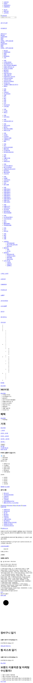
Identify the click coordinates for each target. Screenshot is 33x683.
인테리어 (6, 92)
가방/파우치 (7, 179)
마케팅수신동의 (11, 256)
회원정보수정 (10, 254)
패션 (5, 98)
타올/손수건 (7, 206)
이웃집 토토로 (7, 62)
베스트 (6, 447)
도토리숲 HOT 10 (8, 121)
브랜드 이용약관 (8, 675)
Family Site (3, 507)
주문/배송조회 (10, 243)
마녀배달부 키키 (8, 63)
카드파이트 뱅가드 (9, 525)
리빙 (5, 101)
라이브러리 (7, 104)
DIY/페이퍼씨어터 (9, 152)
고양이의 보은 (7, 79)
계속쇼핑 (3, 646)
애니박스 (6, 514)
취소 (2, 663)
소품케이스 (7, 139)
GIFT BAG (6, 116)
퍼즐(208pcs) (7, 192)
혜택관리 (6, 248)
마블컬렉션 (7, 6)
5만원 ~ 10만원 (5, 436)
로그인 (5, 9)
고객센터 (6, 12)
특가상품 (5, 459)
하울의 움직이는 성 (9, 67)
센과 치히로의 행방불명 (10, 65)
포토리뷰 (10, 40)
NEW (2, 38)
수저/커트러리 (7, 218)
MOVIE (3, 35)
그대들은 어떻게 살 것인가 (11, 84)
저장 (4, 681)
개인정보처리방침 (9, 494)
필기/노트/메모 (8, 167)
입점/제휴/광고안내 (9, 501)
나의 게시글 (7, 260)
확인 (4, 663)
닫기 (2, 592)
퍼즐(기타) (6, 200)
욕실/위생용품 (7, 212)
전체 (5, 60)
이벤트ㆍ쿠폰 (4, 40)
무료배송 (4, 419)
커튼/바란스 (7, 208)
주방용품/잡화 (7, 225)
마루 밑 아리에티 (8, 78)
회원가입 (6, 11)
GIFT (2, 39)
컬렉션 (5, 86)
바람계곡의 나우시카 (9, 76)
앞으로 (5, 449)
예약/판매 (5, 457)
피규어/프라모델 (8, 147)
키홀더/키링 (7, 158)
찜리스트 (9, 246)
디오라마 (6, 136)
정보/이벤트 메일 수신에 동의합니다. (16, 678)
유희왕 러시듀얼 (8, 524)
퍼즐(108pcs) (7, 190)
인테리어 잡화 (7, 138)
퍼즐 (5, 100)
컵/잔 (5, 222)
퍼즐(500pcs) (7, 197)
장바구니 (8, 646)
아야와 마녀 (7, 83)
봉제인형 (6, 148)
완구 (5, 145)
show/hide (3, 385)
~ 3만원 (3, 430)
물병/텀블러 (7, 223)
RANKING (7, 56)
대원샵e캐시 (7, 5)
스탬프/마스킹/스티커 (9, 169)
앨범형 (2, 486)
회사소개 (6, 493)
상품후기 (9, 265)
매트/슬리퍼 (7, 211)
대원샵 (5, 3)
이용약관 (6, 496)
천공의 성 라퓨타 (8, 68)
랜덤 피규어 (7, 125)
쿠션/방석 (6, 209)
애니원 (5, 512)
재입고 (5, 112)
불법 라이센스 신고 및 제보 (11, 502)
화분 (5, 141)
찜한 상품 (3, 595)
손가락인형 (7, 150)
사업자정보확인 (5, 546)
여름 (5, 237)
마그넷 (5, 159)
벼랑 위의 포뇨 (8, 73)
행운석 (5, 127)
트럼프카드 (7, 161)
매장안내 (6, 498)
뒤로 (2, 449)
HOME (2, 382)
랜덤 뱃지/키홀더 (8, 128)
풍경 (5, 235)
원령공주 (6, 71)
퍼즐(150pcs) (7, 189)
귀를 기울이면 (7, 75)
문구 (5, 96)
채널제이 (6, 516)
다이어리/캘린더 (8, 165)
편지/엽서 (6, 170)
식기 (5, 220)
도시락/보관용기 (8, 217)
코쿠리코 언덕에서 (9, 81)
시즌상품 (6, 106)
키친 (5, 103)
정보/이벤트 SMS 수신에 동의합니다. (16, 680)
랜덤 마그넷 (7, 130)
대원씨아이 (7, 511)
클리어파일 (7, 172)
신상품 (5, 111)
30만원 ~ (3, 441)
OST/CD (6, 231)
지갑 (5, 183)
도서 (5, 229)
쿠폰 (8, 249)
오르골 (5, 134)
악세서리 (6, 181)
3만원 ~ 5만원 (4, 433)
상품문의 (9, 264)
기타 (5, 57)
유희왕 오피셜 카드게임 (10, 522)
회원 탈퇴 (9, 257)
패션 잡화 (6, 184)
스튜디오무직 (7, 519)
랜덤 (5, 90)
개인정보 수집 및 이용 (10, 676)
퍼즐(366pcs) (7, 195)
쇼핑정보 (6, 241)
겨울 (5, 238)
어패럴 (5, 178)
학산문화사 (7, 520)
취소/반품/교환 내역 (12, 244)
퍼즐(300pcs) (7, 193)
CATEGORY (4, 36)
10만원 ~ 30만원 (5, 439)
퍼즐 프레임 (7, 202)
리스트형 (7, 486)
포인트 (8, 251)
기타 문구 (6, 173)
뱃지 (5, 156)
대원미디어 (7, 509)
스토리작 (6, 517)
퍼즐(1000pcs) (7, 198)
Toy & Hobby (7, 93)
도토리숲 (6, 2)
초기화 (2, 446)
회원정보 (6, 252)
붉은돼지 (6, 70)
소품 (5, 95)
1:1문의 (9, 262)
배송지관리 (10, 259)
